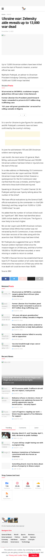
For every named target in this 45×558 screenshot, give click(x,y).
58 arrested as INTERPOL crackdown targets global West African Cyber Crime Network (26, 294)
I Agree (34, 555)
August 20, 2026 (18, 339)
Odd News (14, 539)
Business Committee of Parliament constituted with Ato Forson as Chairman (26, 454)
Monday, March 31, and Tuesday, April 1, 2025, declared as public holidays (27, 434)
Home (3, 14)
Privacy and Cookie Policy (18, 555)
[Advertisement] (22, 2)
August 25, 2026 (18, 311)
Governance (15, 542)
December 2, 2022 (7, 31)
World (9, 14)
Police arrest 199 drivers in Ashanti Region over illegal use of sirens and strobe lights (22, 378)
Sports (23, 534)
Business (31, 534)
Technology (26, 542)
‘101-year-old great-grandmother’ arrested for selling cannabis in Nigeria (27, 316)
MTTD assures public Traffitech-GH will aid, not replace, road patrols (27, 389)
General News (6, 534)
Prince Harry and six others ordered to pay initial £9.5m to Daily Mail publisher (27, 326)
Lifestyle (31, 539)
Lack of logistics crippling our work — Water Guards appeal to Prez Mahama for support (27, 414)
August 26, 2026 (18, 299)
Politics (17, 537)
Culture (23, 539)
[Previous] (20, 115)
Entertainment (7, 537)
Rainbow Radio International (15, 526)
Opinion (33, 537)
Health (25, 537)
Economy (5, 539)
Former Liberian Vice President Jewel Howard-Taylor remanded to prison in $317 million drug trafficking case (21, 100)
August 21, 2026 (18, 330)
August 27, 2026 (9, 383)
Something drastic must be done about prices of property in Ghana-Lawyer (27, 465)
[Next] (24, 115)
